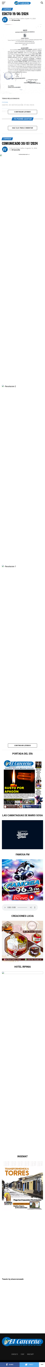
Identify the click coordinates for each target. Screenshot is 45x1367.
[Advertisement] (22, 361)
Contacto (14, 1354)
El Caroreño (16, 20)
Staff (22, 1354)
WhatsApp (30, 1354)
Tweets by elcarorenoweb (13, 1279)
